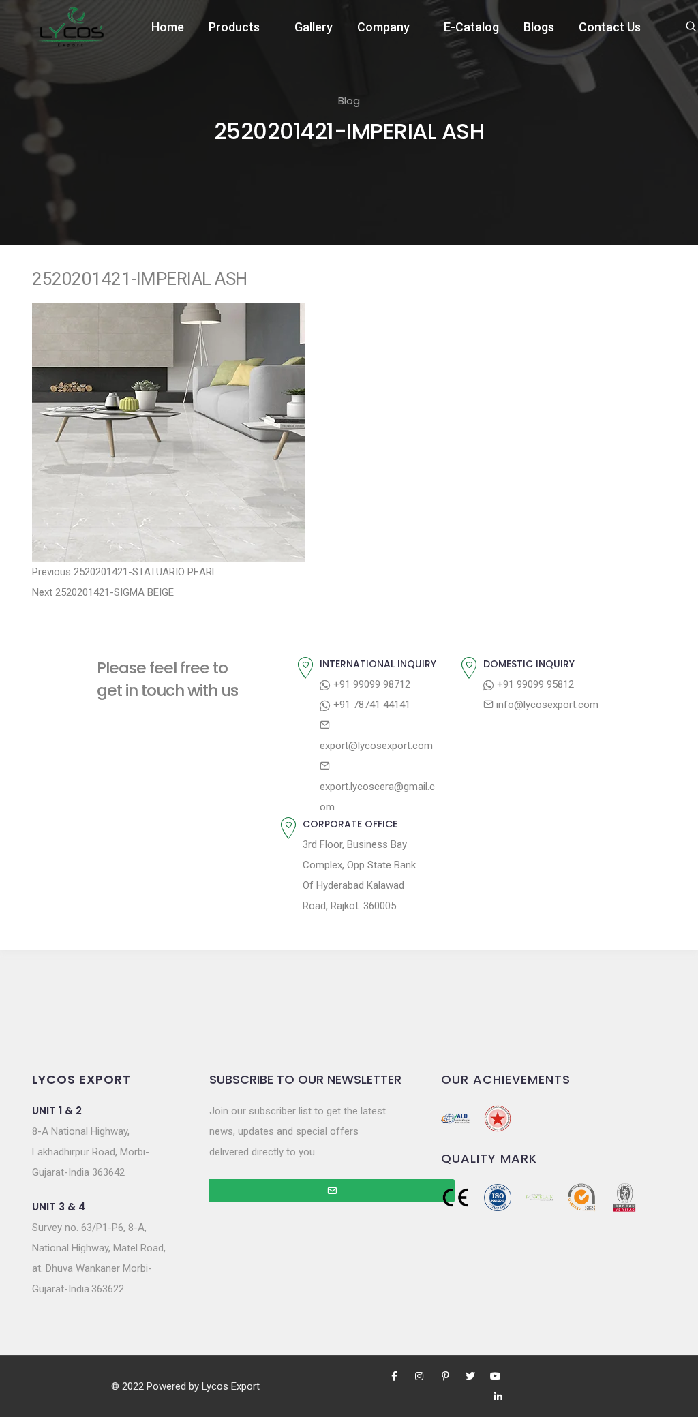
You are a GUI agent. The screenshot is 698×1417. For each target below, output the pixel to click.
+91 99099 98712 (370, 684)
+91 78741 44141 (370, 705)
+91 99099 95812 (534, 684)
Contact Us (610, 27)
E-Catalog (471, 27)
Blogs (539, 27)
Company (383, 27)
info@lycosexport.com (546, 705)
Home (167, 27)
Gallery (313, 27)
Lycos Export (231, 1386)
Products (234, 27)
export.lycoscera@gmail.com (377, 796)
